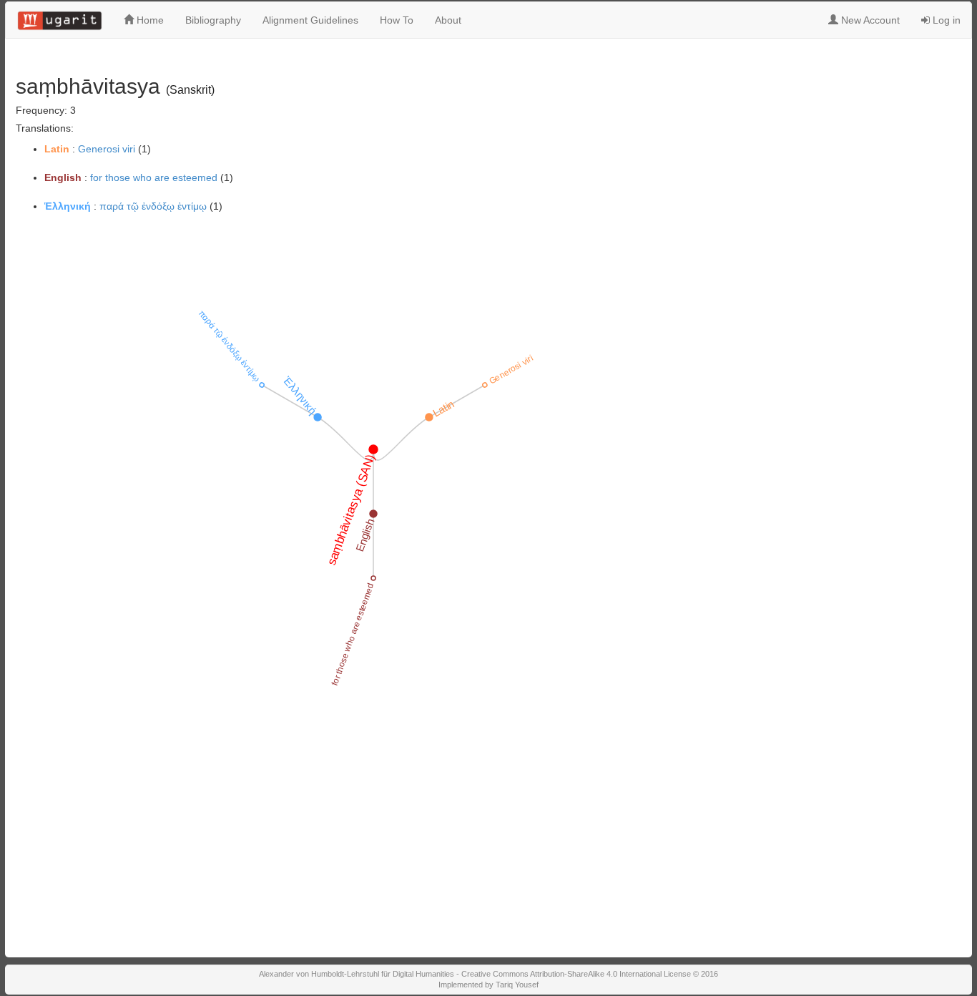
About (448, 20)
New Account (869, 20)
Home (149, 20)
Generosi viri (106, 149)
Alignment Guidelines (310, 20)
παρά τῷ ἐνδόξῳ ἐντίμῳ (153, 206)
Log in (945, 20)
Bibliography (213, 20)
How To (396, 20)
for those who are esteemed (153, 177)
